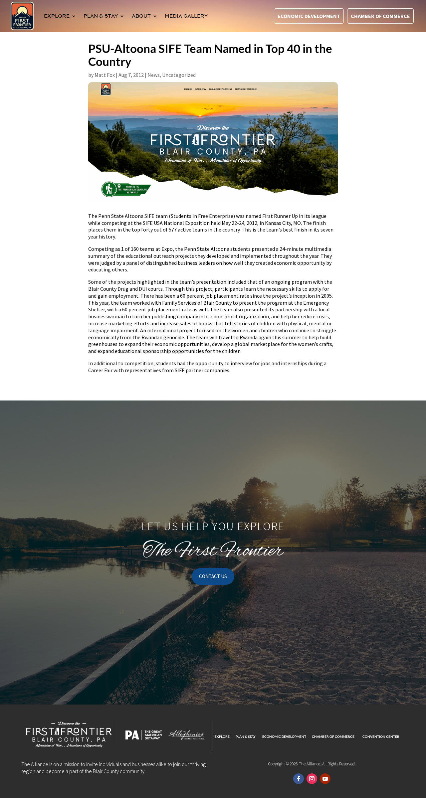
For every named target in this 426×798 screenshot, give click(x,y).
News (153, 75)
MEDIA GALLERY (186, 16)
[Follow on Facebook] (298, 778)
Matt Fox (105, 75)
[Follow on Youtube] (325, 778)
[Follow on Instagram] (312, 778)
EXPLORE (57, 16)
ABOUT (141, 16)
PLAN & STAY (101, 16)
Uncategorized (179, 75)
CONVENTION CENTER (380, 736)
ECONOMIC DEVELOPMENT (284, 736)
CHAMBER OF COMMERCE (333, 736)
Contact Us (213, 576)
